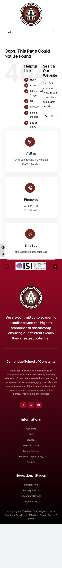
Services (34, 107)
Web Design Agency (45, 515)
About (33, 85)
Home (33, 79)
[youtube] (39, 405)
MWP (31, 519)
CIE (32, 101)
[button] (7, 266)
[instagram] (31, 405)
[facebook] (23, 405)
